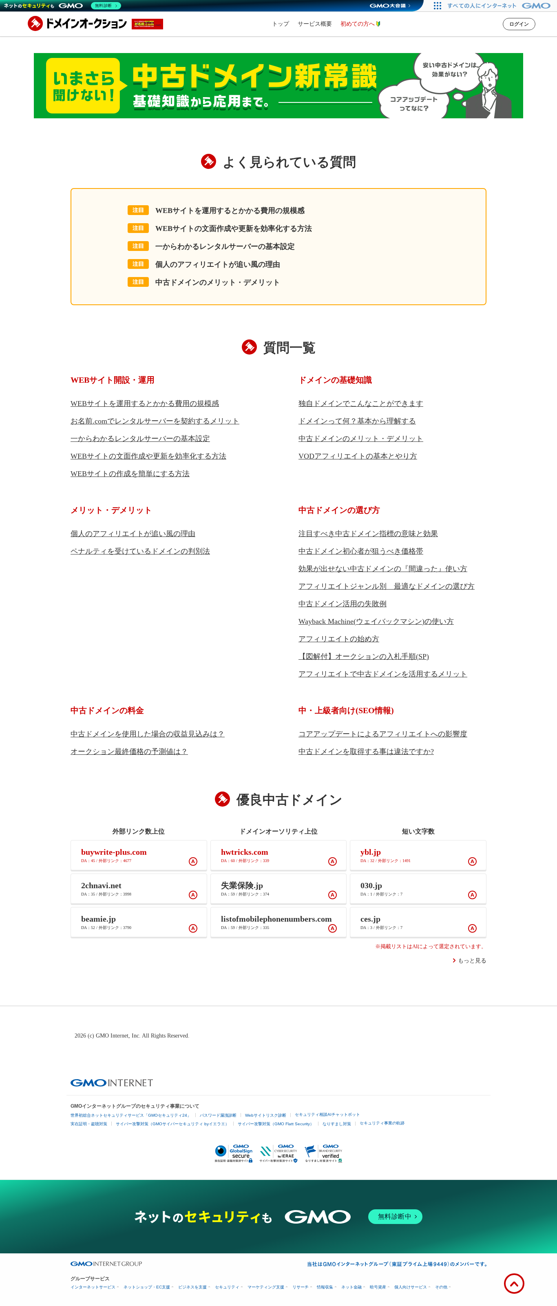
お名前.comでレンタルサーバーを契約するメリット (155, 421)
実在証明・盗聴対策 (89, 1124)
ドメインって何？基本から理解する (357, 421)
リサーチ (300, 1287)
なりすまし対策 (337, 1124)
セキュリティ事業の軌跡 (382, 1123)
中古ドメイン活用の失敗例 (342, 604)
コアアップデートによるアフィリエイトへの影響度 (382, 734)
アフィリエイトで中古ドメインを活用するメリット (382, 674)
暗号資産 (378, 1287)
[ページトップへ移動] (514, 1283)
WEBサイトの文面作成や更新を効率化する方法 (233, 228)
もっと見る (472, 961)
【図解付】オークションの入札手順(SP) (363, 656)
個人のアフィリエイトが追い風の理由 (217, 264)
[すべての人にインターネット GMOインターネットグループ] (500, 5)
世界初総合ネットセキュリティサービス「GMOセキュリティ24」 (131, 1115)
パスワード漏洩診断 (218, 1115)
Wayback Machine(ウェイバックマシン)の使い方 (376, 621)
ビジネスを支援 (192, 1287)
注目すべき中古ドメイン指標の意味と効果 (368, 534)
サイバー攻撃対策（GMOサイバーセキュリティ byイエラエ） (172, 1124)
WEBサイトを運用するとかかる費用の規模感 (230, 210)
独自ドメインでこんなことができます (360, 403)
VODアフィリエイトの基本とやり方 (357, 456)
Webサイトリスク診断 (265, 1115)
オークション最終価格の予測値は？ (129, 751)
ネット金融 (351, 1287)
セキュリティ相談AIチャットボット (327, 1114)
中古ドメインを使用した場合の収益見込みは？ (148, 734)
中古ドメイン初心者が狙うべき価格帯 (360, 551)
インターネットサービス (93, 1287)
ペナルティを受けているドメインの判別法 (140, 551)
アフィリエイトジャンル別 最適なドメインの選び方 (386, 586)
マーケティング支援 (266, 1287)
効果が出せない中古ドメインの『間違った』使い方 (382, 569)
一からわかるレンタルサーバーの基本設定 (225, 246)
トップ (280, 24)
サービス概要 (315, 24)
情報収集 (325, 1287)
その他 (441, 1287)
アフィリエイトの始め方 (338, 639)
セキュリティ (227, 1287)
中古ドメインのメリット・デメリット (217, 282)
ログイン (519, 24)
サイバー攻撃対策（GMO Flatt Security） (276, 1124)
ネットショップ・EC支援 (147, 1287)
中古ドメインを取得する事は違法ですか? (366, 751)
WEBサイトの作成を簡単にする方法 (130, 474)
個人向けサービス (410, 1287)
